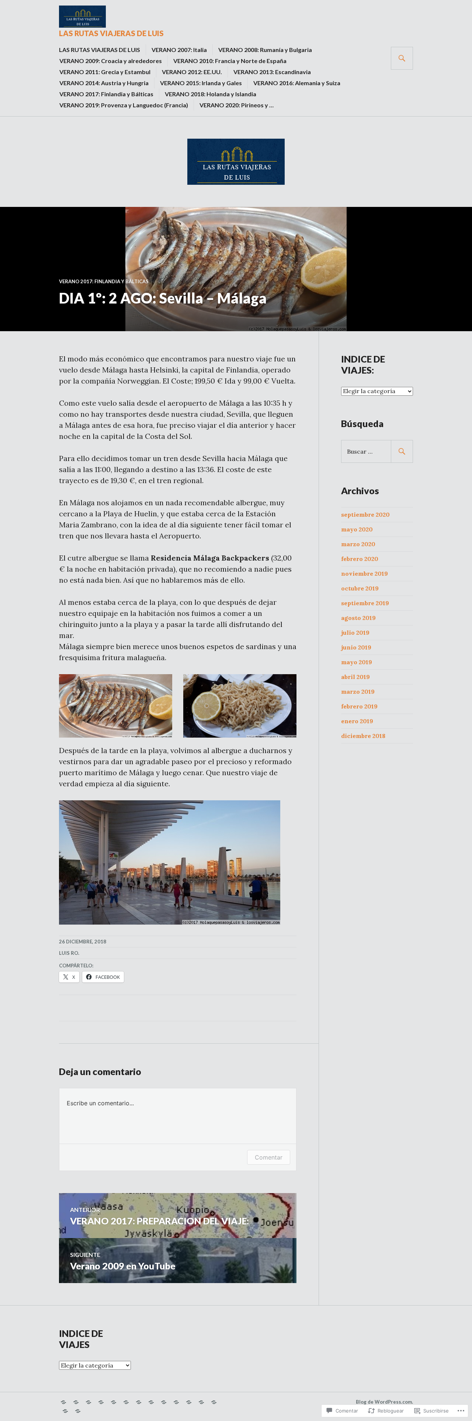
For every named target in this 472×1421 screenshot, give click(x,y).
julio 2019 (355, 632)
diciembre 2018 (363, 735)
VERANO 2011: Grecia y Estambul (104, 71)
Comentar (268, 1157)
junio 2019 (356, 647)
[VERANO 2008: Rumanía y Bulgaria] (88, 1402)
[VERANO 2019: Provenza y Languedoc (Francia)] (65, 1411)
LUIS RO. (69, 953)
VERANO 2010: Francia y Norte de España (230, 60)
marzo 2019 (358, 691)
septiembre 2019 (365, 603)
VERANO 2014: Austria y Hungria (104, 82)
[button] (115, 706)
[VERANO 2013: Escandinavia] (151, 1402)
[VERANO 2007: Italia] (76, 1402)
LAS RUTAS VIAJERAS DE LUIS (111, 33)
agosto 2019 (358, 617)
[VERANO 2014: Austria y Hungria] (163, 1402)
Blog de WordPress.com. (384, 1402)
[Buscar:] (377, 451)
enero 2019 (357, 721)
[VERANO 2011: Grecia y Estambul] (126, 1402)
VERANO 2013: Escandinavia (272, 71)
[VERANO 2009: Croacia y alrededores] (101, 1402)
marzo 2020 (358, 544)
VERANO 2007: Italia (179, 49)
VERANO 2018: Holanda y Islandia (210, 93)
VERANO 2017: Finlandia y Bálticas (106, 93)
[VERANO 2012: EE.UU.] (138, 1402)
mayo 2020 (357, 529)
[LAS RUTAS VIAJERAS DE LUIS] (63, 1402)
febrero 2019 (359, 706)
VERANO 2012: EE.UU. (192, 71)
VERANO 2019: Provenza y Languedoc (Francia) (123, 104)
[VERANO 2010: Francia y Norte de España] (113, 1402)
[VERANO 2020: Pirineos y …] (77, 1411)
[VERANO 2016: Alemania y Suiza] (188, 1402)
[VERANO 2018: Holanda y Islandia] (213, 1402)
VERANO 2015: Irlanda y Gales (201, 82)
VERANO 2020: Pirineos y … (236, 104)
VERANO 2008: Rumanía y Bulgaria (265, 49)
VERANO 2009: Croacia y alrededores (110, 60)
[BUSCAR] (402, 58)
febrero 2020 (359, 558)
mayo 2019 (356, 662)
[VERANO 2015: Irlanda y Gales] (176, 1402)
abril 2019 (355, 676)
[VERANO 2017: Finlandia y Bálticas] (201, 1402)
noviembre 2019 (364, 573)
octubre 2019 (360, 588)
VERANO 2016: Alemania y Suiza (296, 82)
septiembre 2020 (365, 514)
